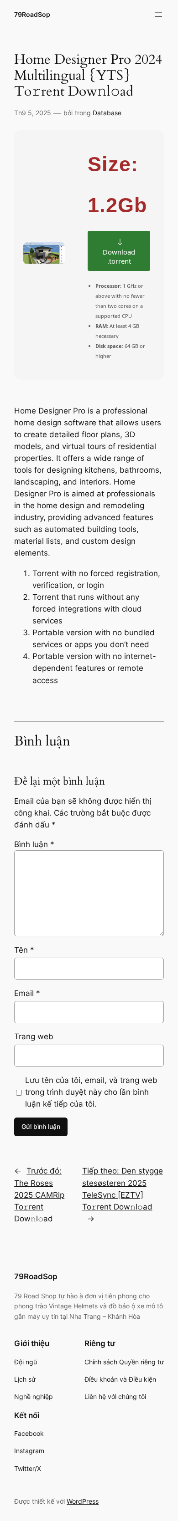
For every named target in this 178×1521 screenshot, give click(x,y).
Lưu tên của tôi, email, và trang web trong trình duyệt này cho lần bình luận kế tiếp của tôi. (91, 1092)
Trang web (33, 1036)
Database (107, 113)
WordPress (83, 1501)
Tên (24, 949)
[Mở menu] (158, 14)
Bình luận (34, 844)
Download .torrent (119, 256)
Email (27, 993)
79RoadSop (32, 14)
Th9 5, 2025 (32, 113)
